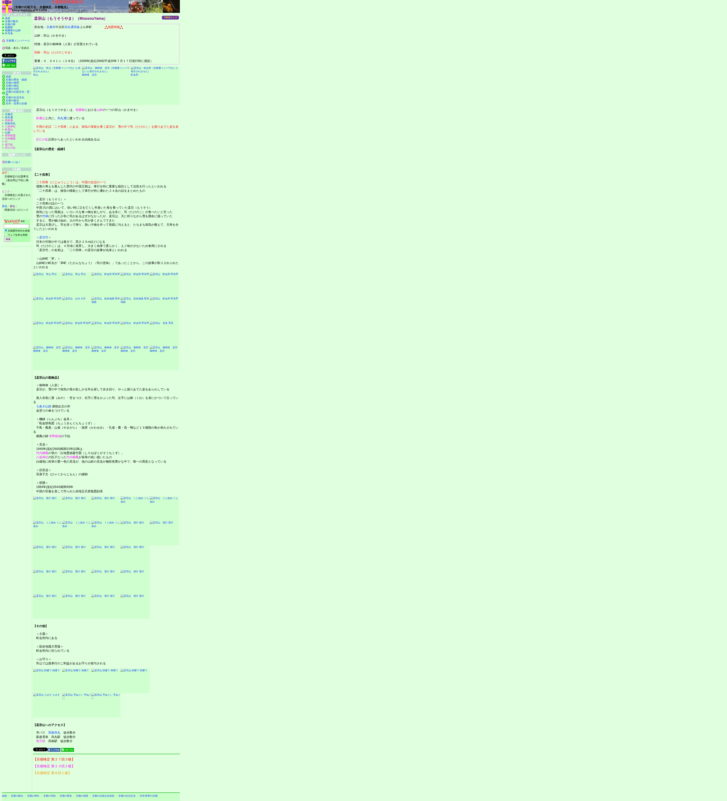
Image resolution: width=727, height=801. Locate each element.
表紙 (7, 18)
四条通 (9, 120)
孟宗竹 (43, 237)
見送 (170, 322)
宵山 (54, 273)
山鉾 (100, 109)
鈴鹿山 (40, 118)
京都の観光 (11, 21)
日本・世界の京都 (16, 103)
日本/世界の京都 (149, 795)
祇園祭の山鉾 (13, 30)
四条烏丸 (54, 732)
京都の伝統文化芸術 (103, 795)
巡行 (54, 498)
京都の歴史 (66, 795)
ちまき (56, 694)
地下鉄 (40, 741)
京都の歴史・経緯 (16, 79)
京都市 (50, 27)
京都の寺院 (12, 88)
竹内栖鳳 (42, 453)
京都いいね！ (13, 162)
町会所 (116, 273)
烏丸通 (61, 118)
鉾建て (56, 670)
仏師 (7, 132)
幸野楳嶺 (55, 436)
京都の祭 (10, 24)
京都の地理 (12, 82)
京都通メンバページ (18, 40)
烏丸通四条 (72, 27)
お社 (83, 298)
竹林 (45, 216)
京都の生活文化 (15, 97)
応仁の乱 (42, 139)
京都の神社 (12, 85)
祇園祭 (80, 109)
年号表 (9, 33)
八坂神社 (42, 457)
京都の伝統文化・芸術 (18, 93)
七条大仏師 (43, 406)
